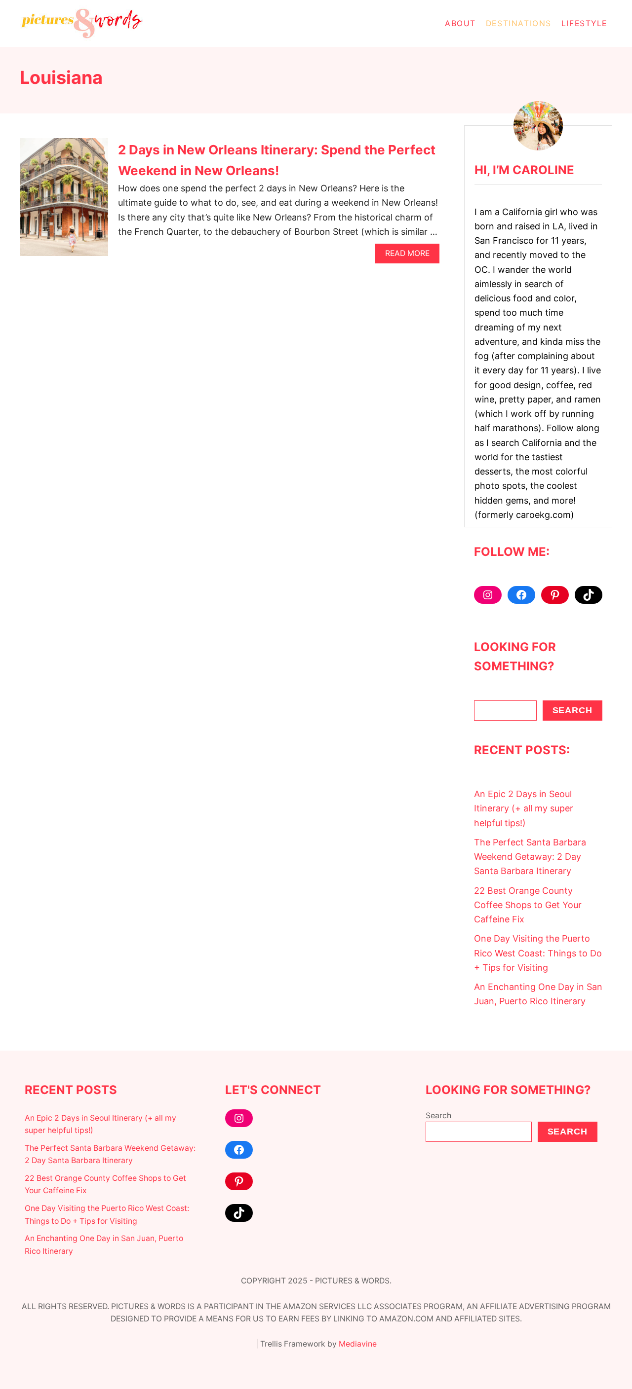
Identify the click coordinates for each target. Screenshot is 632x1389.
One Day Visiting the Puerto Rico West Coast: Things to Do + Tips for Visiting (538, 953)
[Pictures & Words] (109, 23)
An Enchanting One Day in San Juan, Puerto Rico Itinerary (538, 994)
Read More (410, 255)
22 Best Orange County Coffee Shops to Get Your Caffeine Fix (528, 905)
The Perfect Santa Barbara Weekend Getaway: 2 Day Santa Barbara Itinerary (530, 857)
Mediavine (358, 1344)
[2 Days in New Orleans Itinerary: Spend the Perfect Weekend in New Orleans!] (64, 201)
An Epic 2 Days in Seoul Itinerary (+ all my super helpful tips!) (523, 808)
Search (572, 710)
